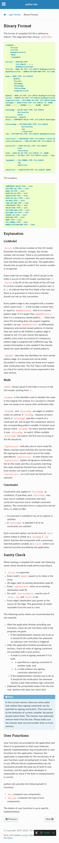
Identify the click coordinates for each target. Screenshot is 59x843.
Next (48, 819)
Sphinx (17, 835)
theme (32, 835)
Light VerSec (15, 15)
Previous (12, 819)
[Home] (5, 14)
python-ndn (31, 4)
